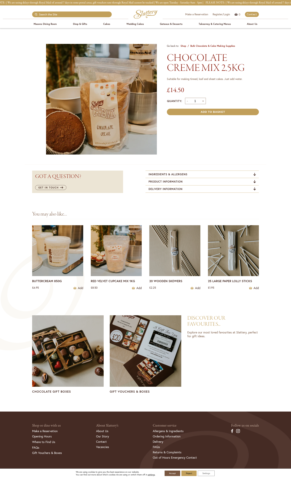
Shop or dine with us (46, 425)
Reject (189, 473)
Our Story (102, 436)
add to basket (213, 111)
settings (151, 474)
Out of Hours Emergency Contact (175, 457)
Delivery (158, 442)
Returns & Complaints (167, 452)
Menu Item (239, 14)
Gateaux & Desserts (171, 23)
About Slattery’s (107, 425)
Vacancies (102, 447)
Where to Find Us (43, 442)
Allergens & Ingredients (168, 431)
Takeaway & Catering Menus (215, 23)
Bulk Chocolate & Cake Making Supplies (212, 45)
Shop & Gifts (80, 23)
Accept (172, 473)
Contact (252, 14)
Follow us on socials (245, 425)
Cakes (106, 23)
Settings (206, 473)
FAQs (35, 447)
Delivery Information (165, 189)
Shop (183, 45)
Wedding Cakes (135, 23)
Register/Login (221, 14)
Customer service (164, 425)
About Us (252, 23)
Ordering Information (167, 436)
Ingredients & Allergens (168, 174)
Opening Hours (42, 436)
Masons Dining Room (45, 23)
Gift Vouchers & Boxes (47, 453)
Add (80, 288)
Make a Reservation (196, 14)
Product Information (166, 181)
